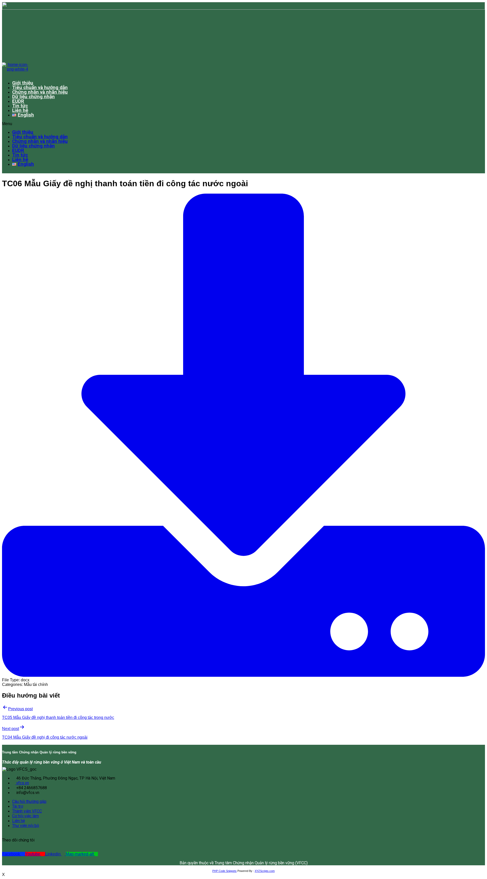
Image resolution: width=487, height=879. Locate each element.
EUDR (18, 101)
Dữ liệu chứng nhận (33, 96)
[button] (230, 124)
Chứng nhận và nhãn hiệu (40, 92)
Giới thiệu (22, 83)
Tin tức (20, 106)
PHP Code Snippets (224, 870)
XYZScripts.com (265, 870)
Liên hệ (20, 110)
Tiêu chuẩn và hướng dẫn (40, 87)
